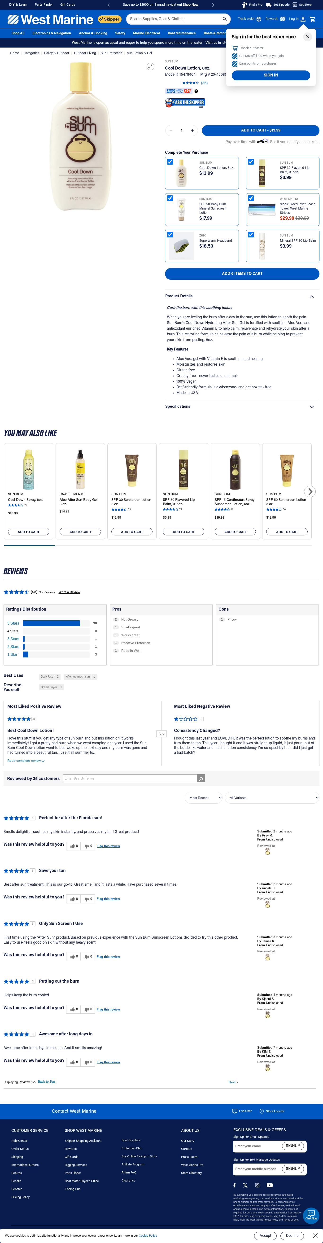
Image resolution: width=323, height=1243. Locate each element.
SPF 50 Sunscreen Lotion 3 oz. (286, 502)
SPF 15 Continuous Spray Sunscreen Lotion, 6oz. (234, 502)
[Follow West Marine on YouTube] (270, 1186)
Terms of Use (291, 1220)
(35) (204, 83)
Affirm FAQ (129, 1172)
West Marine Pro (192, 1165)
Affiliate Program (133, 1164)
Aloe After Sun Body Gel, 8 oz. (79, 502)
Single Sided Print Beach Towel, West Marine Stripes (297, 209)
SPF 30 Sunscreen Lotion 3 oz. (131, 502)
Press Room (189, 1157)
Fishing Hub (72, 1189)
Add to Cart (28, 532)
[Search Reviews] (201, 778)
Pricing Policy (20, 1197)
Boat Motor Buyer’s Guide (82, 1181)
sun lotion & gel (139, 53)
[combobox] (178, 19)
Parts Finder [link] (44, 5)
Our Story (187, 1140)
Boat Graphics (131, 1140)
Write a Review (69, 592)
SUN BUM (171, 61)
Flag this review (108, 846)
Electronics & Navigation (51, 33)
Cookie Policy (148, 1235)
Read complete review (24, 760)
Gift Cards (71, 1157)
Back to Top (46, 1081)
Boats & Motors (215, 33)
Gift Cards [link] (67, 5)
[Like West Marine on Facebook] (235, 1186)
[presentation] (310, 491)
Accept (265, 1236)
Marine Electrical (146, 33)
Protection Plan (132, 1148)
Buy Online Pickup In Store (139, 1156)
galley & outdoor (57, 53)
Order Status (20, 1149)
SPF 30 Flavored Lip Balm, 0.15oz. (295, 170)
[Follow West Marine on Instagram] (258, 1186)
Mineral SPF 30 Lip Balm (298, 241)
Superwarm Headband (215, 241)
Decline (292, 1236)
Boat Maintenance (182, 33)
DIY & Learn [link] (18, 5)
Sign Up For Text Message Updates (256, 1159)
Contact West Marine (74, 1111)
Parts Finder (73, 1173)
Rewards (272, 19)
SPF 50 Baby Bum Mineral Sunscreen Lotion (212, 209)
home (15, 53)
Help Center (19, 1140)
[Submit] (224, 19)
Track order (246, 19)
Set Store (305, 4)
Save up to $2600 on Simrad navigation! (160, 5)
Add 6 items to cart (242, 274)
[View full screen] (150, 66)
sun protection (112, 53)
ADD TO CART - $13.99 (260, 130)
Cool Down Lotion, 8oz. (216, 168)
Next (233, 1082)
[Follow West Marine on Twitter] (246, 1187)
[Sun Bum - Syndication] (267, 851)
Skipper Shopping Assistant (83, 1140)
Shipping (17, 1157)
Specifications (177, 407)
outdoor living (85, 53)
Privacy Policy (271, 1220)
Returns (16, 1173)
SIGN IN (271, 75)
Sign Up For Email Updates (251, 1136)
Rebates (16, 1189)
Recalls (16, 1181)
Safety (120, 33)
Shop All (18, 33)
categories (32, 53)
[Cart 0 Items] (312, 20)
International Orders (25, 1165)
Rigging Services (76, 1165)
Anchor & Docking (93, 33)
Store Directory (191, 1173)
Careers (186, 1149)
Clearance (128, 1180)
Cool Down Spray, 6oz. (25, 500)
